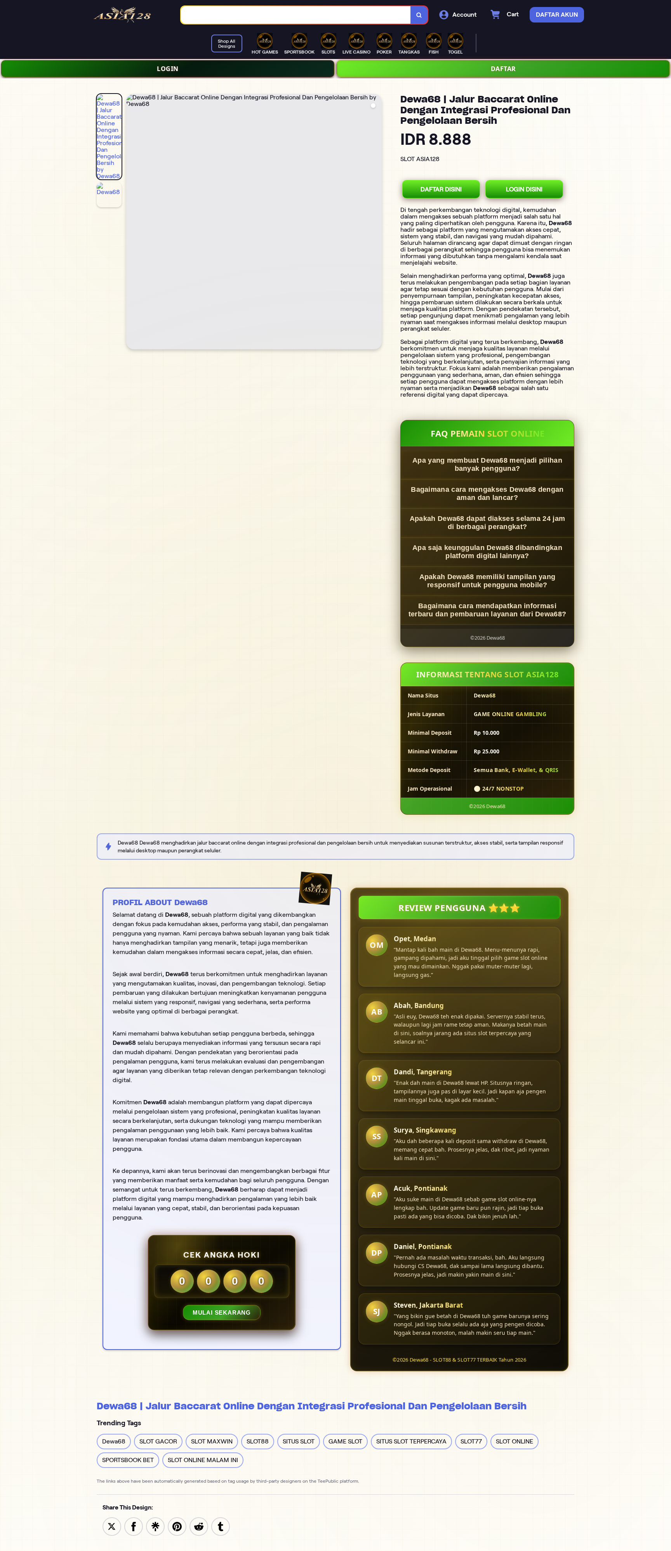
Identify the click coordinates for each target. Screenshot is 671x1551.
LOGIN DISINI (524, 189)
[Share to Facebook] (133, 1526)
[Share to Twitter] (112, 1526)
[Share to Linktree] (155, 1526)
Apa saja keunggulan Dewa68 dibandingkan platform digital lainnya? (487, 552)
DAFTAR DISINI (441, 189)
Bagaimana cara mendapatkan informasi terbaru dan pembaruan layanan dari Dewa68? (488, 610)
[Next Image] (375, 223)
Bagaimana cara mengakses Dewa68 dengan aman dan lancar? (487, 493)
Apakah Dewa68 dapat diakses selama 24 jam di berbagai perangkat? (487, 523)
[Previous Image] (132, 223)
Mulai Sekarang (222, 1312)
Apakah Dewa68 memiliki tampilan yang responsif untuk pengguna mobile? (487, 581)
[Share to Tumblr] (220, 1526)
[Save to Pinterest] (177, 1526)
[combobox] (296, 15)
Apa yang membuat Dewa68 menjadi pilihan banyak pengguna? (487, 464)
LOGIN (168, 68)
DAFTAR (503, 68)
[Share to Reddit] (198, 1526)
